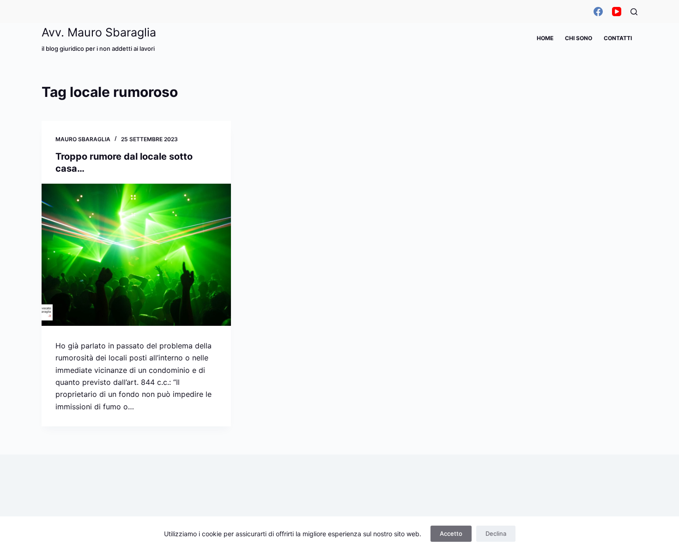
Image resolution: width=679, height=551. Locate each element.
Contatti (618, 38)
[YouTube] (616, 11)
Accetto (451, 533)
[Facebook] (598, 11)
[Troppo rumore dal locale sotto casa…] (136, 255)
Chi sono (578, 38)
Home (545, 38)
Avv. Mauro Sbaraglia (99, 32)
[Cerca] (633, 11)
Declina (495, 533)
